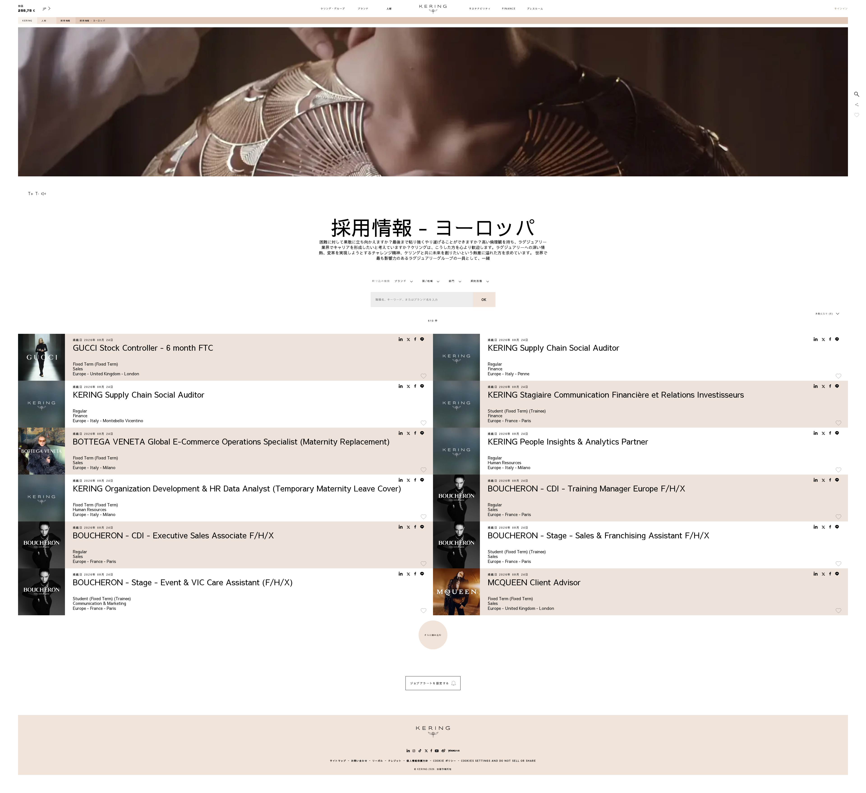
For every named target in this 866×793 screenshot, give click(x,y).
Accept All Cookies (820, 751)
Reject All (820, 763)
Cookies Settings (820, 775)
